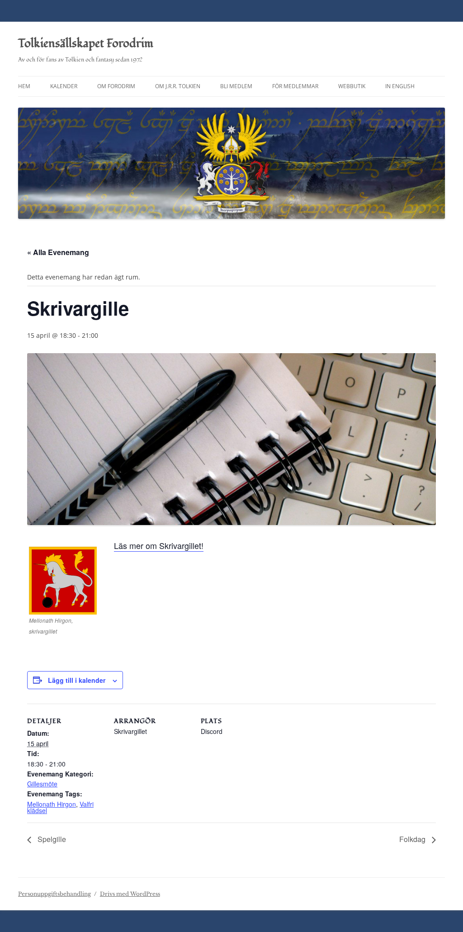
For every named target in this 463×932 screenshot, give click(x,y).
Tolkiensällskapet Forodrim (85, 43)
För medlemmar (295, 86)
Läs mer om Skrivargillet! (158, 545)
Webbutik (351, 86)
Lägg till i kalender (76, 680)
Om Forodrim (116, 86)
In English (400, 86)
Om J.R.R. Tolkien (177, 86)
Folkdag (413, 839)
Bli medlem (236, 86)
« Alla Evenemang (58, 252)
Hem (24, 86)
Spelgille (51, 839)
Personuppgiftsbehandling (54, 893)
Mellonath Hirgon (51, 804)
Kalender (63, 86)
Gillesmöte (42, 783)
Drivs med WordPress (130, 893)
